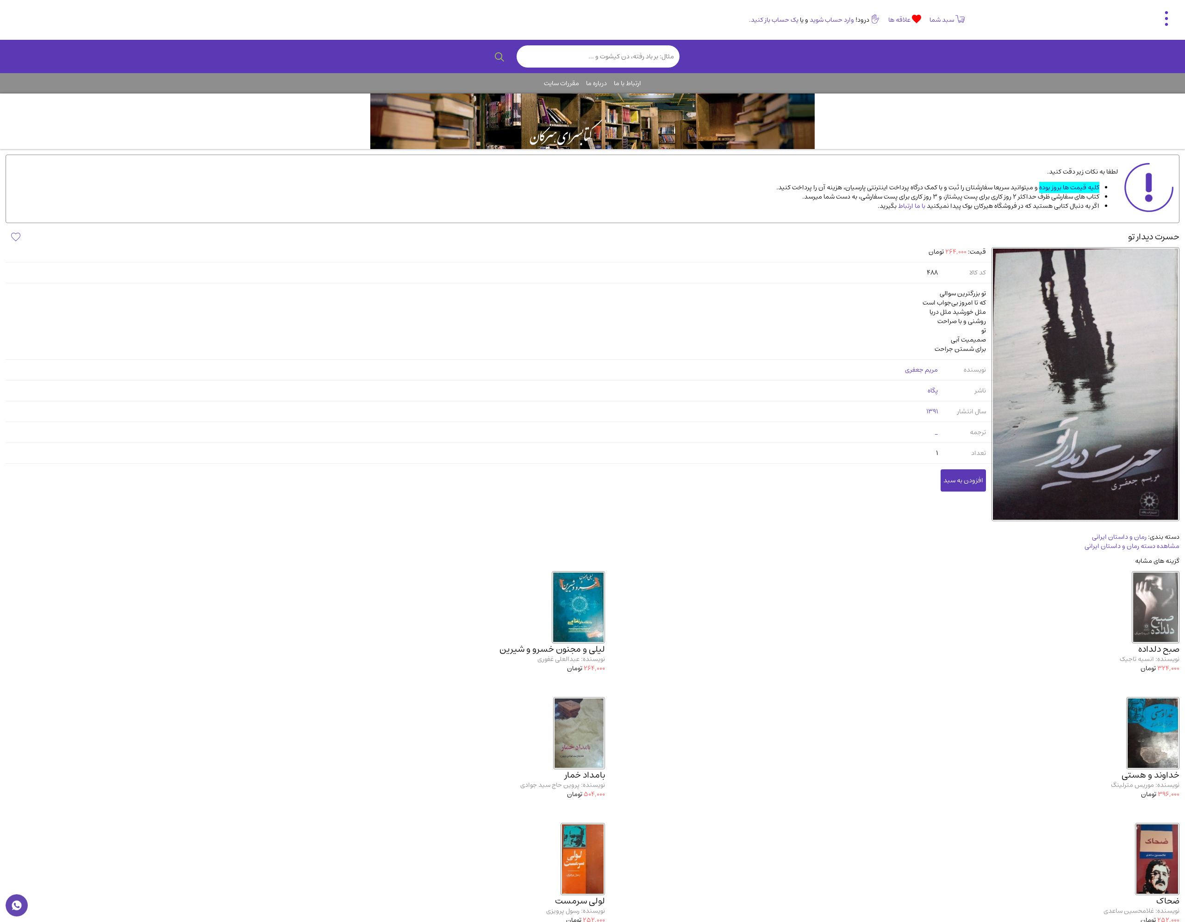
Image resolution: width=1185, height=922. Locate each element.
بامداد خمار (585, 775)
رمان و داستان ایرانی (1119, 536)
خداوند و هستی (1150, 775)
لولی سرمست (580, 901)
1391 (932, 411)
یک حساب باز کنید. (773, 19)
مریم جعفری (921, 369)
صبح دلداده (1158, 649)
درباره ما (596, 83)
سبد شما (941, 19)
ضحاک (1167, 901)
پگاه (933, 390)
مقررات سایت (561, 83)
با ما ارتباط (911, 206)
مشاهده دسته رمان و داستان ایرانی (1132, 546)
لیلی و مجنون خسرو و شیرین (552, 649)
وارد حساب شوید (832, 19)
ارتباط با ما (627, 83)
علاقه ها (900, 19)
